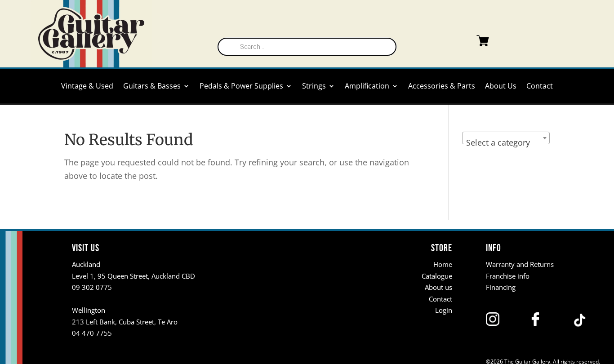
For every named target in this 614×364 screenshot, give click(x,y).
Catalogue (437, 275)
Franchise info (507, 275)
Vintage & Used (87, 87)
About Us (500, 87)
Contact (539, 87)
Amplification (367, 87)
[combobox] (506, 138)
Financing (501, 287)
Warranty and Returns (520, 264)
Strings (314, 87)
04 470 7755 (92, 332)
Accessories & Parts (441, 87)
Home (442, 264)
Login (443, 310)
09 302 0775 (92, 287)
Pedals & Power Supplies (241, 87)
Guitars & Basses (152, 87)
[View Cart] (465, 43)
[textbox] (506, 142)
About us (438, 287)
